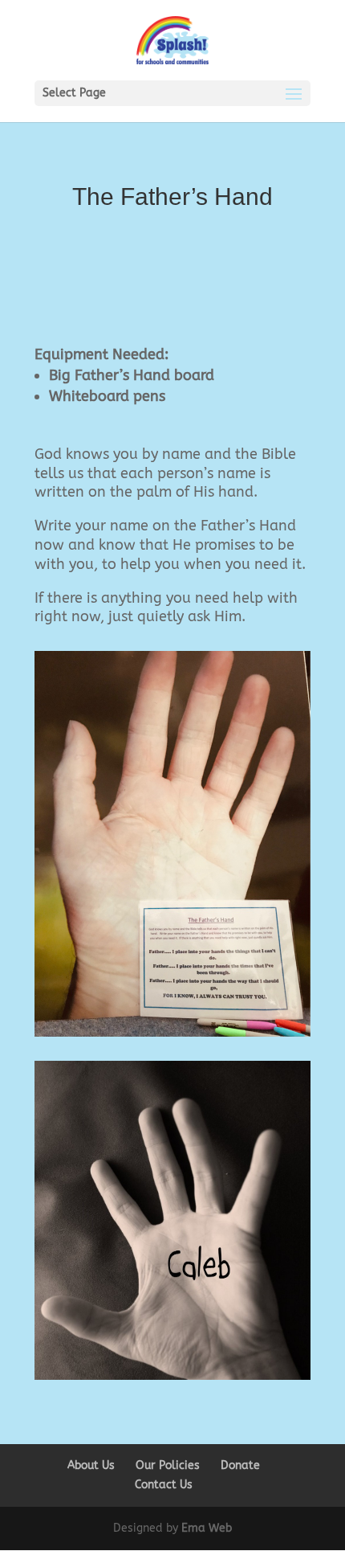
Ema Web (206, 1528)
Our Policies (168, 1465)
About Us (91, 1465)
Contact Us (164, 1485)
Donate (240, 1465)
